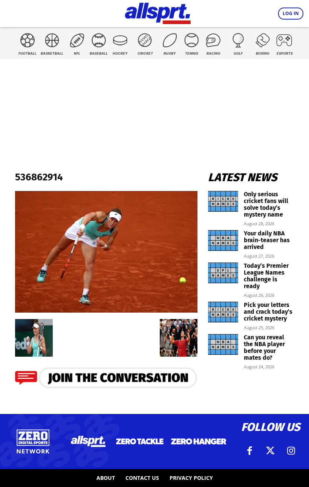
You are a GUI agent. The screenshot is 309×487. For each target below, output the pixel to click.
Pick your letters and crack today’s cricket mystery (268, 311)
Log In (291, 13)
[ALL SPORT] (158, 12)
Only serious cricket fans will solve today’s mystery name (266, 204)
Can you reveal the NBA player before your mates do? (264, 347)
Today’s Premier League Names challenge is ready (266, 276)
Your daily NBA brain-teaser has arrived (267, 240)
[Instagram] (291, 450)
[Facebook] (249, 450)
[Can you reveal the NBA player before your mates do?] (223, 344)
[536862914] (106, 310)
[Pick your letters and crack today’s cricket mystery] (223, 312)
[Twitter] (270, 450)
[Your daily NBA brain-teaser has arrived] (223, 240)
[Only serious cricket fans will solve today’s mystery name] (223, 201)
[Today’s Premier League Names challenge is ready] (223, 273)
